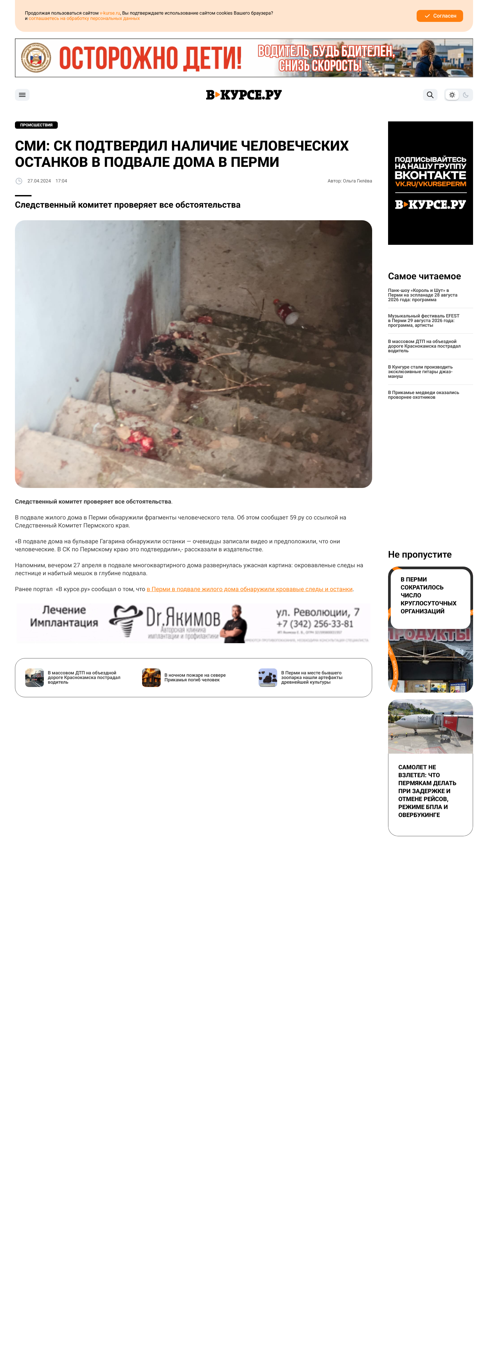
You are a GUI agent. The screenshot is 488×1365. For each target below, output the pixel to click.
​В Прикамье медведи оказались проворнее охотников (423, 395)
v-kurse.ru (110, 13)
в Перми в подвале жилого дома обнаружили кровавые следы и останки (250, 589)
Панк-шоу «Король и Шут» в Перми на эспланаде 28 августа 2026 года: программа (422, 295)
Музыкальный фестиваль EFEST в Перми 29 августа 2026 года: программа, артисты (423, 321)
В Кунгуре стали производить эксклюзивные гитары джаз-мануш (420, 372)
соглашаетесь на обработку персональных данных (84, 18)
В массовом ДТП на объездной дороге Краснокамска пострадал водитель (424, 346)
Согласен (444, 16)
